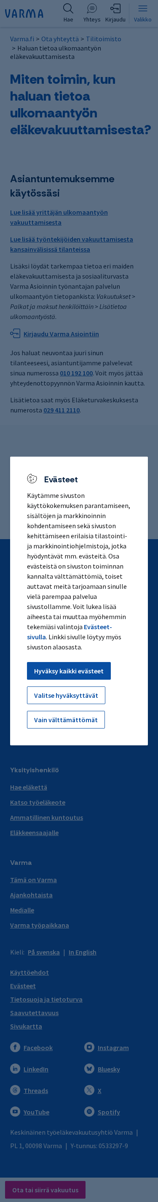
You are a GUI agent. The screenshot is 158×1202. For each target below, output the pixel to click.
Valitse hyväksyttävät (66, 695)
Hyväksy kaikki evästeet (69, 671)
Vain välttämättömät (66, 719)
